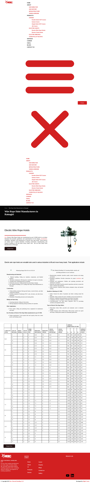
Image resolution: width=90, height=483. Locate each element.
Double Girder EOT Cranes (39, 19)
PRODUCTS (30, 15)
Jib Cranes (35, 26)
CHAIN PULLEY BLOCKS (36, 36)
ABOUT (29, 5)
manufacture (44, 238)
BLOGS (29, 45)
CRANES (31, 17)
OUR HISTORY (33, 9)
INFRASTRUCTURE (34, 11)
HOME (28, 2)
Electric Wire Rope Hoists (38, 30)
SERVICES (30, 38)
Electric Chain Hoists (37, 32)
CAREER (29, 40)
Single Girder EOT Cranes (38, 24)
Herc (6, 237)
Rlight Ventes (86, 481)
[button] (49, 103)
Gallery (29, 43)
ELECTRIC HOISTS (34, 28)
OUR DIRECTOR (33, 7)
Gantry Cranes (36, 22)
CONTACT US (30, 47)
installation (78, 278)
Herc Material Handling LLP (16, 481)
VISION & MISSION (34, 13)
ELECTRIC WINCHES (34, 34)
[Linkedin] (72, 475)
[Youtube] (67, 475)
